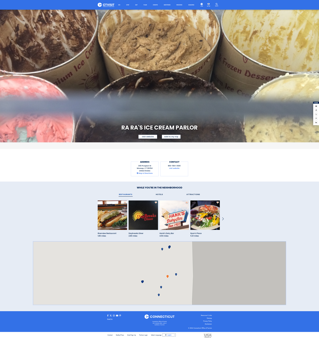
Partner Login (143, 335)
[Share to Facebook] (316, 110)
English (169, 335)
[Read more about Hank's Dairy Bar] (174, 216)
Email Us (109, 319)
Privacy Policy (207, 321)
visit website (148, 136)
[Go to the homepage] (106, 4)
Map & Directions (145, 173)
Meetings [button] (167, 5)
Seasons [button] (191, 5)
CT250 (201, 6)
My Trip (208, 6)
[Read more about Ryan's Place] (205, 216)
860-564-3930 (174, 166)
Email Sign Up (131, 335)
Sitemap (209, 318)
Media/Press (120, 335)
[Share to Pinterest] (316, 118)
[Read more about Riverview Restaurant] (112, 216)
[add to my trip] (125, 202)
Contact (110, 335)
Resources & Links (206, 315)
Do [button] (119, 5)
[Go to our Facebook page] (107, 315)
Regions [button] (179, 5)
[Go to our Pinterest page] (120, 315)
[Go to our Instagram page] (114, 315)
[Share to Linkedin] (316, 122)
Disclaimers (208, 324)
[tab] (126, 195)
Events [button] (155, 5)
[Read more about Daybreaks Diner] (143, 216)
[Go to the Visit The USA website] (207, 335)
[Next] (223, 218)
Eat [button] (136, 5)
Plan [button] (145, 5)
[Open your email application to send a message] (316, 106)
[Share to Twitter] (316, 114)
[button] (176, 274)
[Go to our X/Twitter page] (111, 315)
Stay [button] (127, 5)
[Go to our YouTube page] (117, 315)
